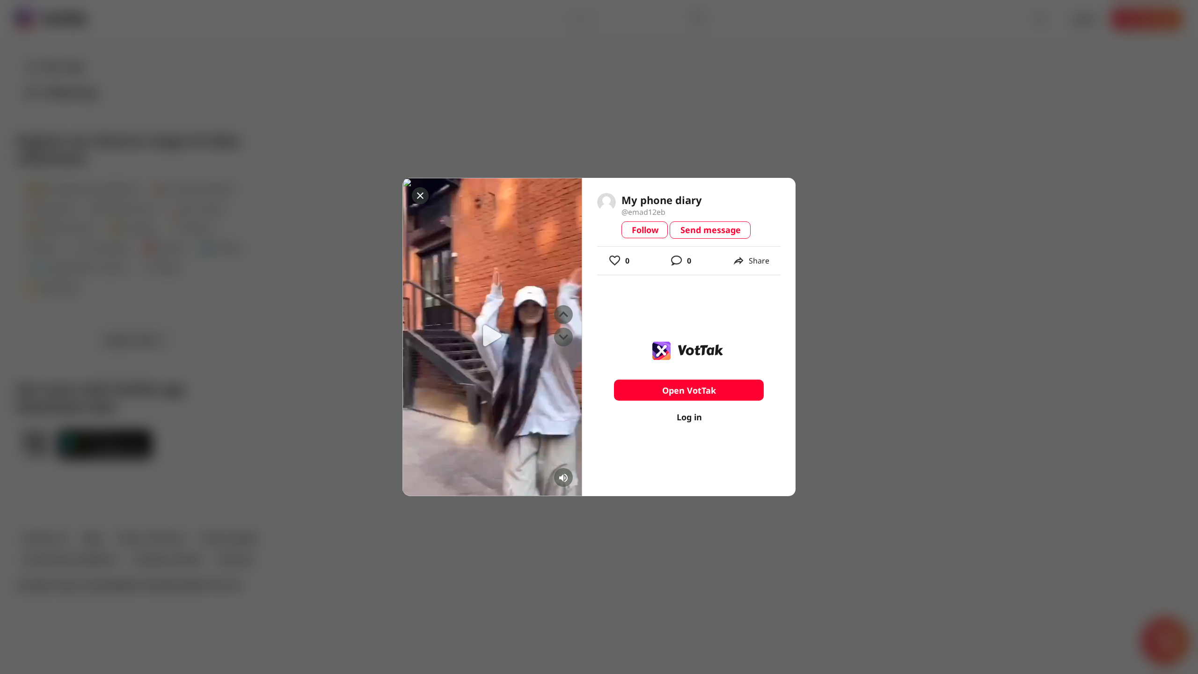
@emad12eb (643, 212)
